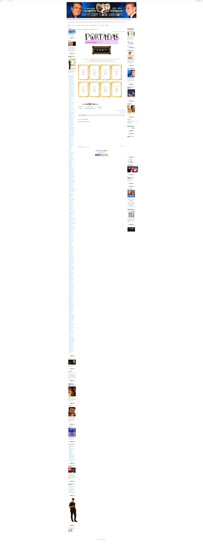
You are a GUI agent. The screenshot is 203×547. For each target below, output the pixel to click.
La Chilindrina (71, 241)
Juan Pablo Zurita (71, 227)
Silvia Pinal (70, 328)
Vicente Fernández (71, 340)
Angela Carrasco (71, 104)
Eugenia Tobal (71, 171)
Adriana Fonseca (71, 78)
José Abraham (71, 211)
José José (70, 216)
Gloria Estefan (71, 185)
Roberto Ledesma (71, 315)
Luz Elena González (72, 259)
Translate (131, 123)
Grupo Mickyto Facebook (71, 453)
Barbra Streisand (71, 114)
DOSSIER (87, 25)
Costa (70, 151)
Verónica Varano (71, 339)
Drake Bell (70, 160)
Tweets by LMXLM (130, 161)
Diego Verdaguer (71, 159)
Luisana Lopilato (71, 257)
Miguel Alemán (71, 280)
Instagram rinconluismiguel (71, 451)
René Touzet (71, 309)
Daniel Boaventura (71, 153)
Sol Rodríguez (71, 329)
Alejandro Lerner (71, 85)
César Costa (71, 141)
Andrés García (71, 103)
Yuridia (70, 353)
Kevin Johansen (71, 240)
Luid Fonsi (70, 255)
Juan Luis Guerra (71, 226)
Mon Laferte (70, 283)
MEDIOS (83, 25)
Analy (70, 101)
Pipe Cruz (70, 303)
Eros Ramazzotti (71, 170)
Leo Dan (70, 244)
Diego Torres (71, 158)
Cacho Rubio (71, 120)
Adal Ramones (71, 76)
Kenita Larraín (71, 238)
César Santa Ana (71, 144)
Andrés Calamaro (71, 102)
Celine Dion (70, 138)
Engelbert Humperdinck (71, 167)
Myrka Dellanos (71, 285)
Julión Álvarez (71, 233)
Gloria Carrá (71, 184)
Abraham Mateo (71, 75)
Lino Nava (70, 245)
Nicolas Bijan (71, 289)
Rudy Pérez (70, 321)
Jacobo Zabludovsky (72, 199)
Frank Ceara (71, 179)
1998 (99, 108)
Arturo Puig (70, 111)
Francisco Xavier (71, 178)
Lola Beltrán (70, 246)
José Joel (70, 215)
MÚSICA (74, 25)
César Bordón (71, 140)
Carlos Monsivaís (71, 130)
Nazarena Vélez (71, 287)
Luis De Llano (71, 256)
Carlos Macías (71, 126)
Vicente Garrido (71, 341)
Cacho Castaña (71, 119)
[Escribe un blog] (82, 115)
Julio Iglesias (71, 232)
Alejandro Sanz (71, 86)
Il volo (70, 192)
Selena (70, 326)
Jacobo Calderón (71, 198)
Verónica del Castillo (72, 338)
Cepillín (70, 139)
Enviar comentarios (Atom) (85, 147)
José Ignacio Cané (71, 214)
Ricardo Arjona (71, 311)
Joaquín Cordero (71, 204)
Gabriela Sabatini (71, 181)
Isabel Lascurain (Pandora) (71, 194)
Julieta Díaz (70, 230)
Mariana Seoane (71, 268)
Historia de (72, 374)
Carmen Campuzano (72, 133)
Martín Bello (70, 274)
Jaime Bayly (70, 200)
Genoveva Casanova (72, 182)
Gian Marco (70, 183)
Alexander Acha (71, 90)
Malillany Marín (71, 261)
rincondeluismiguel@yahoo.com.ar (72, 460)
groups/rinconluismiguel (131, 201)
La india (70, 242)
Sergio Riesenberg (71, 327)
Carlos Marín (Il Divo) (72, 127)
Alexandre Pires (71, 91)
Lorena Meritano (71, 247)
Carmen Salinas (71, 134)
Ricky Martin (71, 312)
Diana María (71, 156)
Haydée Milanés (71, 191)
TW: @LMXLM (71, 487)
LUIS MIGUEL (69, 25)
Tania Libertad (71, 334)
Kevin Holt (70, 239)
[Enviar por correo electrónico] (81, 115)
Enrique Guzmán (71, 168)
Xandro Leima (71, 345)
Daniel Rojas (71, 154)
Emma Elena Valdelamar (71, 164)
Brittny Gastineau (71, 118)
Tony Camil (70, 336)
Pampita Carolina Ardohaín (71, 298)
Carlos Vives (71, 132)
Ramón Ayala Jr (71, 307)
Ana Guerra (70, 98)
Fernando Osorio (71, 173)
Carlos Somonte (71, 131)
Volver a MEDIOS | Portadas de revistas (119, 31)
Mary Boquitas (71, 275)
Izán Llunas (70, 197)
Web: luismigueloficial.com (72, 486)
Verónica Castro (71, 337)
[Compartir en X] (83, 115)
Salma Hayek (71, 323)
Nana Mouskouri (71, 286)
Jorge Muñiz (71, 208)
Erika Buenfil (71, 169)
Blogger (104, 539)
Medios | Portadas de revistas (120, 110)
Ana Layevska (71, 99)
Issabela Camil (71, 196)
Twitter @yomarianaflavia (71, 448)
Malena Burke (71, 260)
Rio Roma (70, 313)
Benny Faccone (71, 117)
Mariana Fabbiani (71, 267)
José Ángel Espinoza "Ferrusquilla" (72, 213)
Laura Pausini (71, 243)
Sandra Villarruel (71, 324)
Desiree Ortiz (71, 155)
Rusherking (70, 322)
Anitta (70, 105)
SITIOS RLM (102, 25)
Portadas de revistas (90, 108)
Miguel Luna (71, 281)
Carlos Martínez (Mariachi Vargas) (71, 128)
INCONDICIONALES (93, 25)
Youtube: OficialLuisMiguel (71, 491)
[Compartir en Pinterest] (85, 115)
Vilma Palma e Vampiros (71, 344)
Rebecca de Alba (71, 308)
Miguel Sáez (71, 282)
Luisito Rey (70, 258)
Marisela (70, 271)
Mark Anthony (71, 272)
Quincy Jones (71, 304)
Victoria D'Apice (71, 342)
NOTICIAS (106, 25)
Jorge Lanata (71, 206)
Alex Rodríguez (71, 88)
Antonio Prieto (71, 106)
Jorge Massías (71, 207)
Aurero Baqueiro (71, 112)
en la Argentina (72, 376)
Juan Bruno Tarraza (72, 219)
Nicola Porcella (71, 288)
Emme (70, 165)
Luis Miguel (72, 375)
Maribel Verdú (71, 270)
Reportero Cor (71, 310)
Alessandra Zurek (71, 87)
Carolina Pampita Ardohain (71, 136)
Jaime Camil (71, 201)
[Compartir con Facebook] (84, 115)
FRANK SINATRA (71, 180)
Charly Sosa (71, 146)
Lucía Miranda (71, 254)
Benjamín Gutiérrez (72, 116)
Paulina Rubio (71, 302)
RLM (98, 25)
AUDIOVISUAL (78, 25)
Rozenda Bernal (71, 320)
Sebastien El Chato (72, 325)
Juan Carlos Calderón (72, 222)
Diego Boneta (71, 157)
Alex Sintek (70, 89)
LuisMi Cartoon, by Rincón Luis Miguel (72, 456)
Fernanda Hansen (71, 172)
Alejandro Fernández (72, 84)
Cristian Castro (71, 152)
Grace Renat (71, 186)
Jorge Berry (70, 205)
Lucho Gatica (71, 252)
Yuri (69, 352)
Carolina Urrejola (71, 137)
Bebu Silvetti (71, 115)
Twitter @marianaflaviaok (71, 446)
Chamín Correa (71, 145)
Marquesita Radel (71, 273)
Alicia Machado (71, 92)
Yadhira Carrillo (71, 346)
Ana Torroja (70, 100)
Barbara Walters (71, 113)
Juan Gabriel (71, 225)
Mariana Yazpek (71, 269)
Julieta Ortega (71, 231)
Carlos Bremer (71, 125)
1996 (80, 108)
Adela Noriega (71, 77)
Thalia (70, 335)
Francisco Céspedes (72, 177)
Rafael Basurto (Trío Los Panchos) (72, 306)
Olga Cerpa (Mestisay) (72, 292)
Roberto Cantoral (71, 314)
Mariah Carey (71, 266)
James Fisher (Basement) (71, 203)
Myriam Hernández (71, 284)
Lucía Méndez (71, 253)
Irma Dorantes (71, 193)
